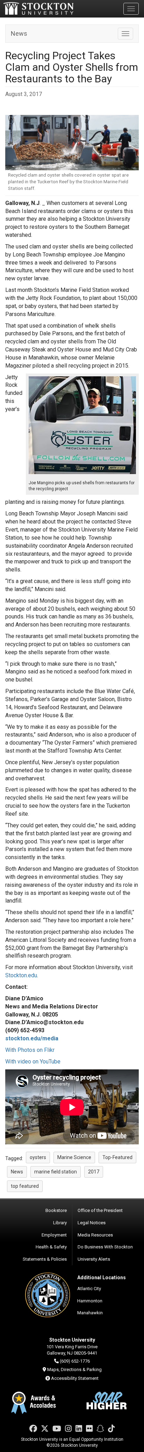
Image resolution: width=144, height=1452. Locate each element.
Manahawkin (90, 1312)
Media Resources (95, 1235)
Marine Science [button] (74, 1157)
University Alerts (94, 1259)
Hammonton (89, 1300)
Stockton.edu (21, 975)
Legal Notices (92, 1222)
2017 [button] (93, 1171)
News (19, 33)
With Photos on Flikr (30, 1050)
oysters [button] (38, 1157)
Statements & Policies (45, 1259)
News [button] (17, 1171)
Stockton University (38, 8)
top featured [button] (25, 1186)
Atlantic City (89, 1288)
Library (60, 1222)
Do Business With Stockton (105, 1246)
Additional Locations (101, 1277)
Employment (54, 1235)
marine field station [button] (55, 1171)
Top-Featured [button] (117, 1157)
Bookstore (56, 1210)
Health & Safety (51, 1246)
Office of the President (100, 1210)
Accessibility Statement (75, 1378)
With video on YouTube (32, 1061)
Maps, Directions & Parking (74, 1369)
